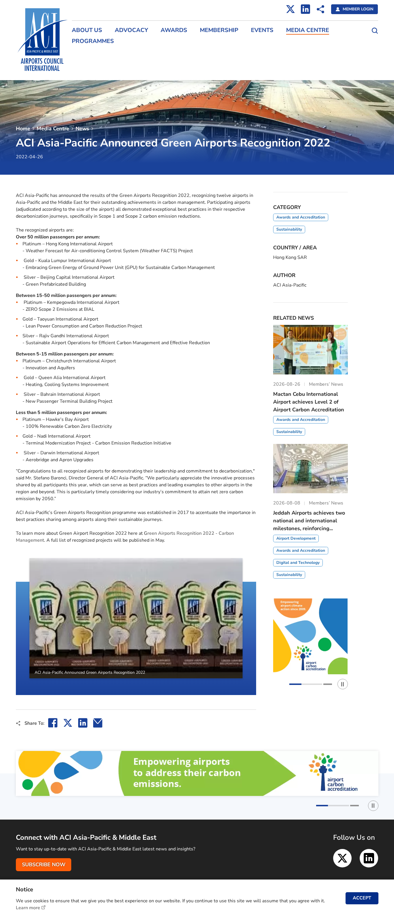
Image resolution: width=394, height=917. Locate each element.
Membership (219, 30)
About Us (87, 30)
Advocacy (131, 30)
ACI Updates (83, 66)
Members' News (86, 55)
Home (23, 128)
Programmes (93, 41)
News (82, 128)
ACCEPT (362, 898)
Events (262, 30)
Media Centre (307, 30)
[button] (15, 627)
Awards (174, 30)
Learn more (28, 908)
